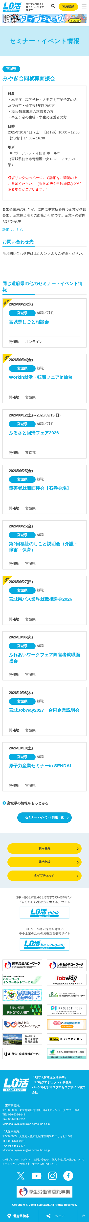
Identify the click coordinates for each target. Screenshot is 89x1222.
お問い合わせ (41, 1159)
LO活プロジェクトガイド (16, 1159)
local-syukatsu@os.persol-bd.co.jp (29, 1123)
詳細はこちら (12, 230)
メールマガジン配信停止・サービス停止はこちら (29, 1163)
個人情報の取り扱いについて (68, 1159)
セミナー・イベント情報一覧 (44, 817)
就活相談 (44, 862)
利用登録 (68, 6)
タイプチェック (44, 875)
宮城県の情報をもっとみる (27, 803)
